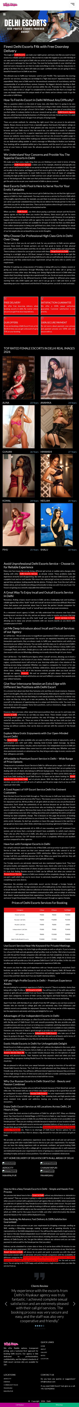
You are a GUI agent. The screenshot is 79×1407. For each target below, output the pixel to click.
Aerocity (7, 1379)
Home (43, 1346)
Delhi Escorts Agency (66, 112)
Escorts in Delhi (10, 715)
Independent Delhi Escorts (46, 1033)
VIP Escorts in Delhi (33, 990)
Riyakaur (24, 673)
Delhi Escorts (20, 55)
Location (44, 1358)
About (43, 1349)
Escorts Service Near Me (14, 1053)
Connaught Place (11, 1385)
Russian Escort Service (12, 874)
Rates (43, 1355)
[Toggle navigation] (72, 4)
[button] (6, 1304)
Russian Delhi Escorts (38, 1093)
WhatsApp (59, 1405)
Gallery (44, 1352)
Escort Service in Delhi (13, 1252)
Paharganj (8, 1388)
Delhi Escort (22, 212)
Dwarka (7, 1382)
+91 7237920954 (47, 1389)
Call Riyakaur (20, 1405)
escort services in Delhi (65, 618)
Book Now (19, 395)
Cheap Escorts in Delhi (59, 251)
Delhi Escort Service (23, 165)
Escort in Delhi (38, 1195)
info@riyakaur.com (48, 1382)
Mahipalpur (8, 1391)
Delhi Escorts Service (28, 574)
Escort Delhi (12, 740)
